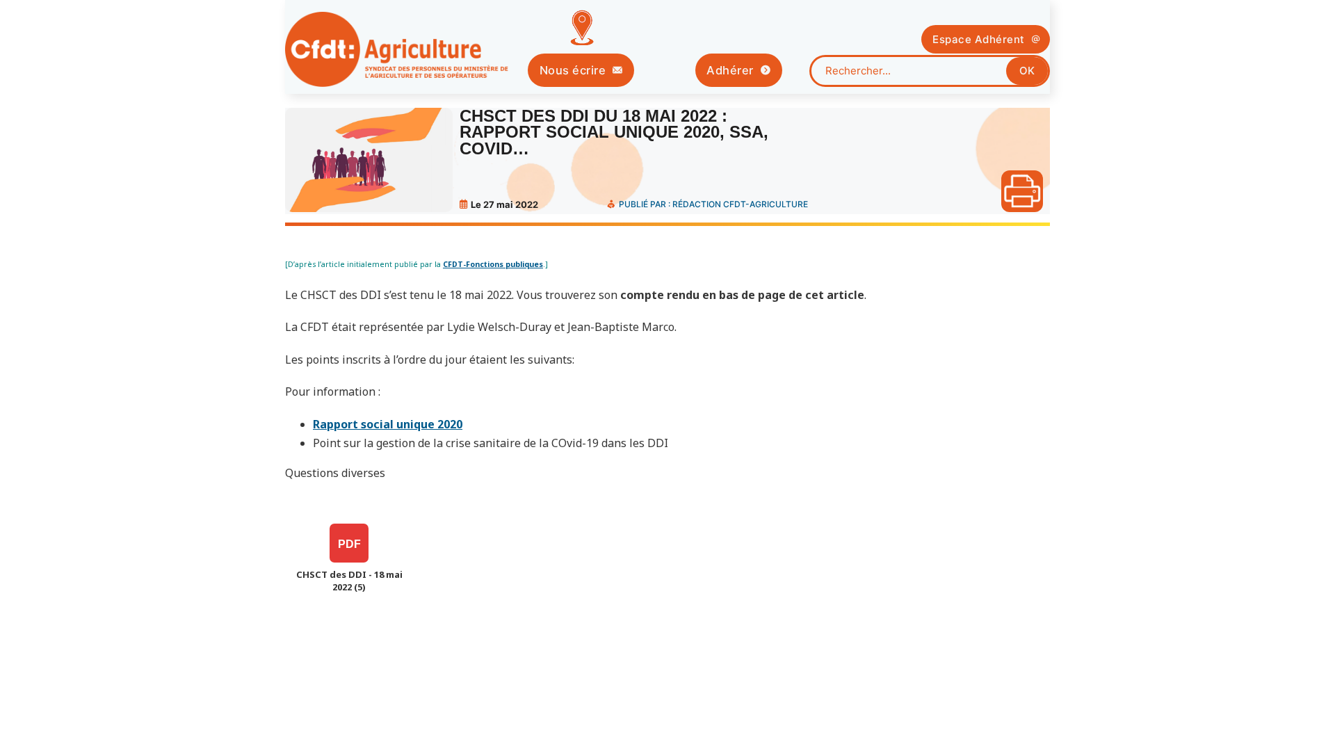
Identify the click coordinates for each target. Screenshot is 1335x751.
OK (1027, 70)
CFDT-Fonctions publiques (493, 264)
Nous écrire (573, 70)
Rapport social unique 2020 (387, 424)
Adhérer (730, 70)
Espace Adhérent (978, 39)
